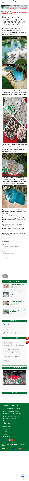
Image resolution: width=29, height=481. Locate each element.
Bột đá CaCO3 (6, 426)
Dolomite (5, 431)
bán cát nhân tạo (8, 356)
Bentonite (5, 434)
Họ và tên (4, 244)
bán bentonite (16, 349)
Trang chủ (3, 11)
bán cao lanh (15, 353)
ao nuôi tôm (7, 349)
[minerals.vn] (14, 7)
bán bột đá (6, 353)
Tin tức (9, 11)
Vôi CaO (5, 429)
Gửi (5, 276)
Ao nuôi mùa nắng (8, 345)
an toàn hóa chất (8, 342)
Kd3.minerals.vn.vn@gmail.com (13, 332)
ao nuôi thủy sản (20, 345)
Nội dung (4, 258)
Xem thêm (6, 385)
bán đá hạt (6, 360)
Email (3, 251)
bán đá (17, 356)
